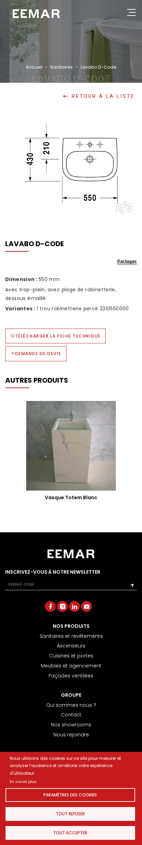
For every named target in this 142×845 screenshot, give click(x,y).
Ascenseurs (71, 645)
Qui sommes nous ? (71, 705)
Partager (127, 261)
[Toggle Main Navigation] (131, 13)
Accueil (34, 67)
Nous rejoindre (71, 734)
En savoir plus (23, 781)
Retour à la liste (103, 96)
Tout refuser (70, 814)
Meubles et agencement (71, 665)
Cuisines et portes (71, 655)
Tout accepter (70, 833)
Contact (71, 714)
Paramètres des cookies (70, 795)
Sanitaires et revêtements (71, 636)
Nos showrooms (71, 724)
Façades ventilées (71, 675)
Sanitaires (61, 67)
